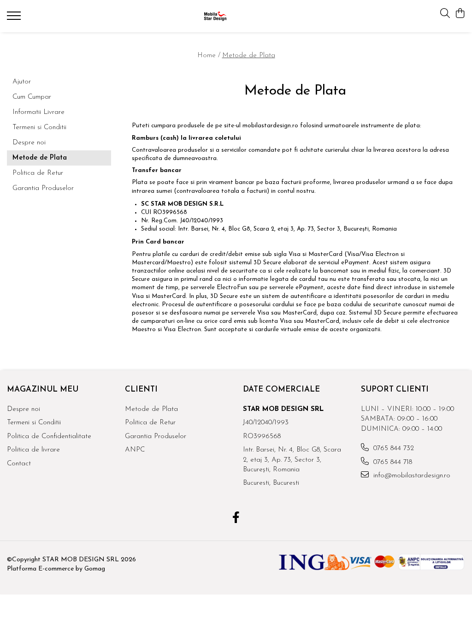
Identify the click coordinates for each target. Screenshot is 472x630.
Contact (19, 463)
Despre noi (29, 142)
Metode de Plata (248, 55)
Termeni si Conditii (39, 127)
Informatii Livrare (38, 112)
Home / (208, 55)
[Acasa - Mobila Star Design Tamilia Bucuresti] (236, 16)
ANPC (135, 449)
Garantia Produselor (43, 188)
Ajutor (21, 81)
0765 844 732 (392, 448)
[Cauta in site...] (445, 14)
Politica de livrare (33, 449)
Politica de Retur (37, 173)
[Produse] (15, 18)
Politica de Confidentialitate (49, 436)
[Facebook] (236, 519)
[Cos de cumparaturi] (460, 14)
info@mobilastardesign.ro (410, 475)
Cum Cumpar (31, 97)
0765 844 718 (391, 462)
